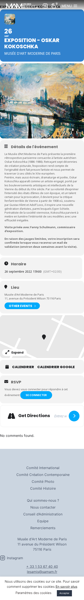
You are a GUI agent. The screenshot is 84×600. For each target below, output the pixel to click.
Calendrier (23, 367)
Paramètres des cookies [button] (33, 593)
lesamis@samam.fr (42, 572)
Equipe (42, 521)
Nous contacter (43, 507)
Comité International (42, 468)
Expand (17, 352)
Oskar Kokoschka (16, 162)
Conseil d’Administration (42, 514)
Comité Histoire (43, 488)
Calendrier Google (56, 367)
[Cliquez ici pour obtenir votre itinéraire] (74, 416)
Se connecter (36, 395)
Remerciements (42, 528)
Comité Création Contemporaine (43, 474)
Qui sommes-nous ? (43, 500)
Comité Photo (43, 481)
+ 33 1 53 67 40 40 (42, 566)
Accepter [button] (64, 593)
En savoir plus (66, 587)
